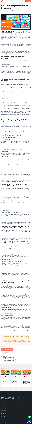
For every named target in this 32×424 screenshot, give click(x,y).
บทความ (18, 399)
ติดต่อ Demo (18, 402)
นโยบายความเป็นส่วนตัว (20, 400)
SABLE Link (2, 418)
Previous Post (9, 357)
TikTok (16, 297)
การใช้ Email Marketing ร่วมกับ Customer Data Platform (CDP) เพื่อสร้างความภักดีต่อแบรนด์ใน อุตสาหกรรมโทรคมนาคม (26, 380)
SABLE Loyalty (3, 416)
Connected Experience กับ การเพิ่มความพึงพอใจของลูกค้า (5, 378)
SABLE (6, 12)
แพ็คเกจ (18, 397)
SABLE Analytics (3, 410)
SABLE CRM (3, 411)
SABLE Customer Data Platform (5, 407)
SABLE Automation (4, 413)
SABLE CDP (17, 340)
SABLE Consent (3, 408)
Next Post (9, 360)
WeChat (15, 97)
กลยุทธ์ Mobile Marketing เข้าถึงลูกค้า (7, 349)
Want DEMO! (28, 1)
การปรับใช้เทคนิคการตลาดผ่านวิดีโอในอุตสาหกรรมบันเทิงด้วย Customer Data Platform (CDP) (15, 379)
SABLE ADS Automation (4, 415)
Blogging (10, 12)
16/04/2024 (11, 10)
